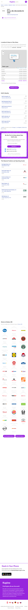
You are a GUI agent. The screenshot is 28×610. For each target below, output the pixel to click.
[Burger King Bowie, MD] (14, 412)
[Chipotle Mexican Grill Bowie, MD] (23, 338)
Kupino (2, 5)
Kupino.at (7, 603)
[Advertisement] (14, 30)
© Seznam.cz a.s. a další (22, 67)
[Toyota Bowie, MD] (23, 420)
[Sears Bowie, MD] (23, 387)
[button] (9, 17)
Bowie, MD (20, 324)
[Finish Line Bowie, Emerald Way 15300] (14, 178)
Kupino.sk (21, 603)
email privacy (17, 153)
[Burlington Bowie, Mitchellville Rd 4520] (14, 166)
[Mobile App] (6, 574)
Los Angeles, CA (20, 127)
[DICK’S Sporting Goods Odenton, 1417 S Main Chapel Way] (14, 191)
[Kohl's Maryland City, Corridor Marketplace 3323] (14, 102)
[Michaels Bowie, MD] (4, 412)
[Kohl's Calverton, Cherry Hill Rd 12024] (14, 117)
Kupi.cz (13, 603)
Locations (6, 5)
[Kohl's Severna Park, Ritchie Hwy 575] (14, 107)
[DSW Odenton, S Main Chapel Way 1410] (14, 197)
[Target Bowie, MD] (14, 363)
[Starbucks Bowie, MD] (23, 347)
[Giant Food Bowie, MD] (23, 371)
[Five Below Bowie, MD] (14, 404)
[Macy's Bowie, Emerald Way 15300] (14, 185)
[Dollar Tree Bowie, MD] (23, 404)
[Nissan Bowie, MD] (4, 428)
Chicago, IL (14, 127)
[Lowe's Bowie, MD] (23, 363)
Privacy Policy (13, 149)
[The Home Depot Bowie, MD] (23, 379)
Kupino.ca (10, 603)
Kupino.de (15, 603)
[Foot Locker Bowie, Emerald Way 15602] (14, 172)
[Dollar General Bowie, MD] (23, 330)
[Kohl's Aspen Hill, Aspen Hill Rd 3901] (14, 122)
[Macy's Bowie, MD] (4, 379)
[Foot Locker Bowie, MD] (14, 379)
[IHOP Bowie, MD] (14, 347)
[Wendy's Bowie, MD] (23, 355)
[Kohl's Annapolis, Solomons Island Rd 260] (14, 97)
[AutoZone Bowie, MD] (14, 428)
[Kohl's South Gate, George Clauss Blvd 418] (14, 112)
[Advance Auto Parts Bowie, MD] (14, 420)
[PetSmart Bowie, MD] (14, 371)
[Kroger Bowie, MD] (4, 330)
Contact (25, 606)
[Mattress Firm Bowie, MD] (14, 387)
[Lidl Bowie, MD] (14, 355)
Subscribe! (14, 146)
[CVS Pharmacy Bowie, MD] (23, 396)
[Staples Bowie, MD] (4, 387)
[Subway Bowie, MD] (4, 420)
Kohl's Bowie (14, 55)
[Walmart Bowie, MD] (4, 363)
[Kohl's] (3, 11)
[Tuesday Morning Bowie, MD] (4, 347)
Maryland (10, 5)
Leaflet (18, 67)
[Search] (26, 2)
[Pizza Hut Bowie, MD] (14, 338)
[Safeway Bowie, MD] (4, 338)
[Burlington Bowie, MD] (4, 396)
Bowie (14, 5)
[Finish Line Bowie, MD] (4, 355)
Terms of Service (11, 607)
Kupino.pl (18, 603)
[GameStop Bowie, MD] (14, 396)
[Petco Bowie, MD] (4, 371)
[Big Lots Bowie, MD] (4, 404)
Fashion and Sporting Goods (12, 14)
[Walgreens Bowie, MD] (14, 330)
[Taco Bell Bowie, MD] (23, 412)
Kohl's (3, 127)
